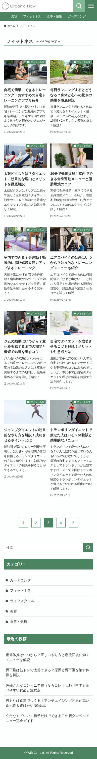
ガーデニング (20, 580)
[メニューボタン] (91, 6)
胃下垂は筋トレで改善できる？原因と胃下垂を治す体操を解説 (47, 672)
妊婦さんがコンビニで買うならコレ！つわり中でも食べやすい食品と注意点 (47, 687)
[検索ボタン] (79, 6)
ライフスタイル (22, 601)
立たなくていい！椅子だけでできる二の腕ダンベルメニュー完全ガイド (47, 718)
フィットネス (20, 590)
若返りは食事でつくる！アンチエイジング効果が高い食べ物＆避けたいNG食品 (47, 703)
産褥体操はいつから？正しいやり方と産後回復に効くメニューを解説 (47, 657)
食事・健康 (18, 621)
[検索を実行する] (88, 547)
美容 (13, 611)
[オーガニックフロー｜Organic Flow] (19, 6)
